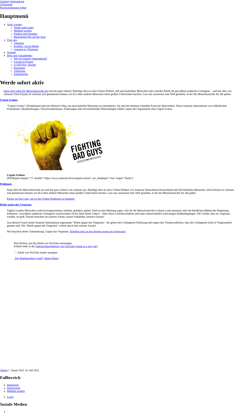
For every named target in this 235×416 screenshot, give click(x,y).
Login (10, 397)
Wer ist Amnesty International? (30, 58)
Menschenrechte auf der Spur (30, 36)
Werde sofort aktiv (24, 27)
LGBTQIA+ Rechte (25, 64)
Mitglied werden (23, 30)
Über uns (12, 40)
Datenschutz (13, 388)
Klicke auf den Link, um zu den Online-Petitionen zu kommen (41, 198)
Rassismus (19, 67)
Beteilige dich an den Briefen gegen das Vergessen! (98, 231)
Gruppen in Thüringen (26, 49)
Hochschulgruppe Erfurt (13, 7)
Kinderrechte (21, 74)
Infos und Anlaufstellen (19, 55)
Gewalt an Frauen (23, 61)
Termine (11, 52)
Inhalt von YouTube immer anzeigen (37, 252)
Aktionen (19, 43)
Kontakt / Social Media (26, 46)
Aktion (4, 370)
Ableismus (19, 71)
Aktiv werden (14, 24)
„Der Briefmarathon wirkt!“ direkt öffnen (36, 258)
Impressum (13, 384)
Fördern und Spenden (25, 33)
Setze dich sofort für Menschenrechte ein (26, 91)
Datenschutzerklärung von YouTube (66, 246)
